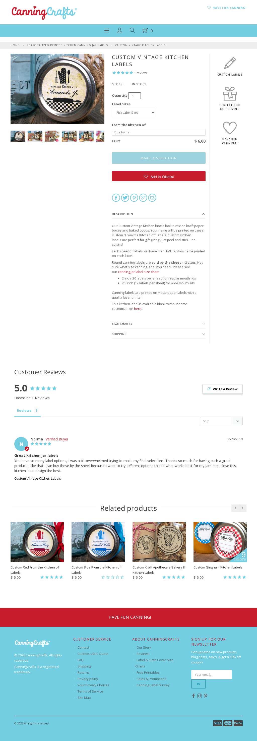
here (137, 308)
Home (15, 45)
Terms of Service (90, 691)
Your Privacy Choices (93, 685)
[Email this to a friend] (152, 197)
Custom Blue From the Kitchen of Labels (96, 570)
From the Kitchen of (129, 125)
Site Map (84, 697)
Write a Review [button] (225, 389)
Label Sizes (121, 104)
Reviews (143, 653)
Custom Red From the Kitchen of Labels (35, 570)
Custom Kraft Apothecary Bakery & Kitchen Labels (159, 570)
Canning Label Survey (153, 685)
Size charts (122, 323)
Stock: (118, 84)
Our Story (144, 647)
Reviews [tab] (24, 410)
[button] (159, 176)
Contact (83, 647)
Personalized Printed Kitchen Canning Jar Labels (67, 45)
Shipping (119, 334)
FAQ (81, 660)
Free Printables (148, 672)
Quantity (119, 95)
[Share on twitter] (125, 197)
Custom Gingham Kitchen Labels (218, 567)
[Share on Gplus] (143, 197)
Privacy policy (88, 678)
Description (122, 214)
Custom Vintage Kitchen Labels (140, 45)
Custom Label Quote (93, 653)
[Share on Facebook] (116, 197)
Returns (84, 672)
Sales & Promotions (151, 678)
